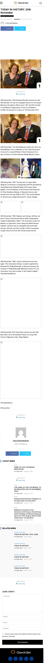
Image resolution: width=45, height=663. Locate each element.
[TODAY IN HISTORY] (7, 547)
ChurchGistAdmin (12, 23)
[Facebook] (10, 659)
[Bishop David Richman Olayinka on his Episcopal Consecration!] (7, 500)
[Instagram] (15, 659)
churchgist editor (18, 471)
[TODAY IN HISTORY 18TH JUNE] (7, 536)
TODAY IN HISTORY (7, 16)
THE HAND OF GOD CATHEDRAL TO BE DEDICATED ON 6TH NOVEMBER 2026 (27, 489)
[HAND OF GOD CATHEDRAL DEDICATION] (7, 469)
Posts (15, 465)
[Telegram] (21, 659)
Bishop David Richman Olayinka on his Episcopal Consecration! (27, 500)
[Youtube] (31, 659)
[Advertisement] (22, 44)
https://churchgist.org (21, 444)
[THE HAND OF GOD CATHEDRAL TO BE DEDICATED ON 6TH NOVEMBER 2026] (7, 489)
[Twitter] (26, 659)
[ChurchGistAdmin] (2, 23)
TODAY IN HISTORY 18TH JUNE (26, 534)
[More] (28, 28)
